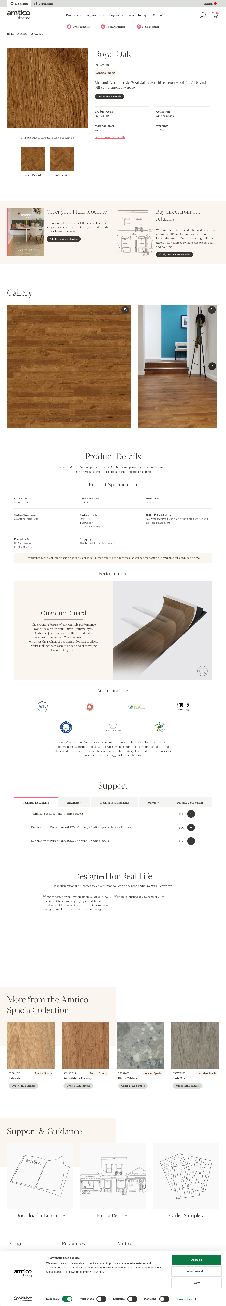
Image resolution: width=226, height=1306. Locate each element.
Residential (21, 3)
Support (114, 15)
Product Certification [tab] (190, 802)
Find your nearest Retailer (174, 254)
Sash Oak (179, 1078)
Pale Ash (14, 1078)
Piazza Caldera (127, 1078)
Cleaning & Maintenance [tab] (114, 802)
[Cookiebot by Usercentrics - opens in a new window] (22, 1299)
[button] (77, 929)
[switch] (101, 1299)
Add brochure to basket (64, 238)
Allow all (196, 1259)
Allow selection (196, 1271)
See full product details (110, 137)
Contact (158, 15)
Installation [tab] (74, 802)
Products (72, 15)
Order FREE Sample (109, 96)
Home (10, 33)
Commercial (46, 3)
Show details (184, 1299)
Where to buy (138, 15)
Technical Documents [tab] (36, 802)
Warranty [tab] (153, 802)
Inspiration (93, 15)
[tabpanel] (113, 827)
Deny (196, 1282)
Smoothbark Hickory (77, 1078)
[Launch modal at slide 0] (125, 310)
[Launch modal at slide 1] (212, 310)
